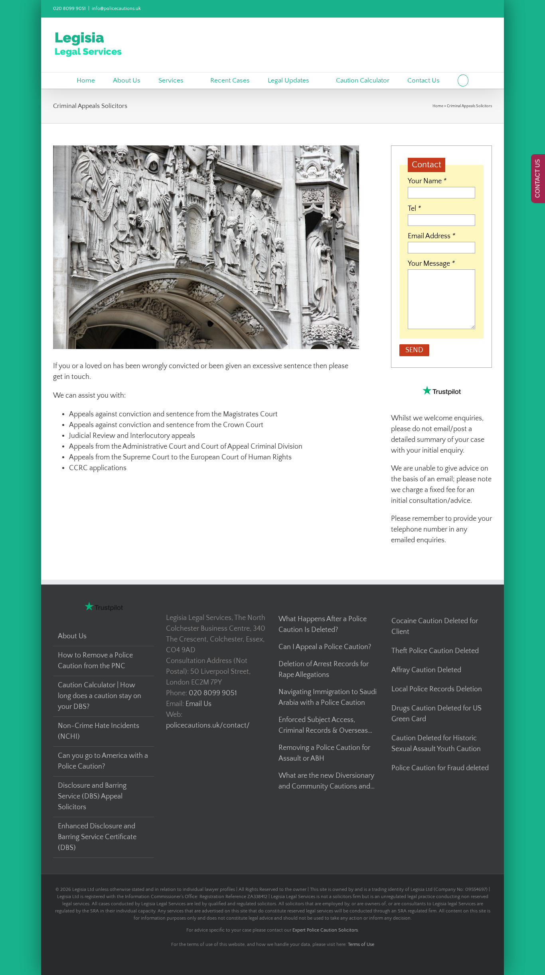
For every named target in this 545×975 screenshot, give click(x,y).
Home (437, 106)
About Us (72, 636)
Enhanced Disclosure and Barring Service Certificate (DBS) (97, 837)
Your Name (427, 181)
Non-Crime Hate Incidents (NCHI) (98, 731)
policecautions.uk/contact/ (208, 726)
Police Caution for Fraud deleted (440, 768)
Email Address (431, 236)
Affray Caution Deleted (426, 670)
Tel (414, 209)
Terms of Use (361, 944)
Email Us (198, 704)
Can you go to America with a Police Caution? (103, 761)
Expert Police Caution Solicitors (325, 930)
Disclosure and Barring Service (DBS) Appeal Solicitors (92, 796)
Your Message (431, 264)
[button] (463, 80)
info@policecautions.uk (116, 8)
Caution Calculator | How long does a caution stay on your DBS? (99, 696)
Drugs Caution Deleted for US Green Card (436, 713)
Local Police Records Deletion (436, 689)
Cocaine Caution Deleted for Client (434, 626)
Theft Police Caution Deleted (435, 651)
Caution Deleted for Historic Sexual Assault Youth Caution (436, 743)
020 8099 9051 (69, 8)
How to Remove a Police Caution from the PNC (95, 660)
